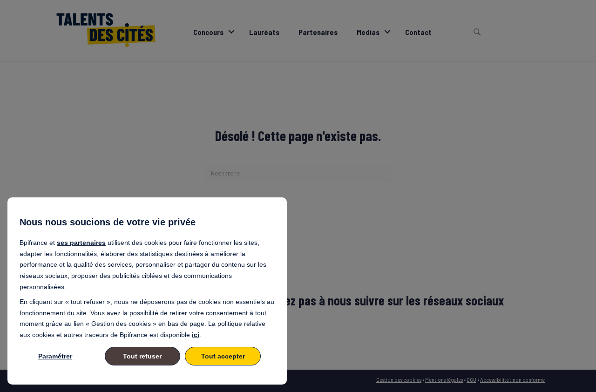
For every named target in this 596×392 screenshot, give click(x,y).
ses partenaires (81, 242)
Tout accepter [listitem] (223, 356)
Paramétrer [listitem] (55, 356)
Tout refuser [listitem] (142, 356)
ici (195, 334)
